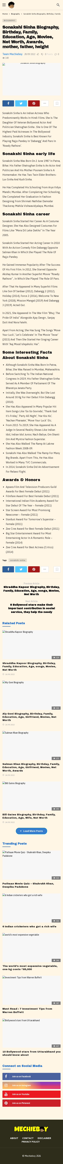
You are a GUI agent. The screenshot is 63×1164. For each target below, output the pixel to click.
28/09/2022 (29, 54)
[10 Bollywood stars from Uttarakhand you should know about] (31, 1033)
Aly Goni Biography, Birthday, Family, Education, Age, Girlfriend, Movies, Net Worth (29, 717)
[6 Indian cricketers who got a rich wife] (31, 907)
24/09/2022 (10, 775)
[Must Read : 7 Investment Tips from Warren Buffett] (31, 990)
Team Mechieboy (12, 54)
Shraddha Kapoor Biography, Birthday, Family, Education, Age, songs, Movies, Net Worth (29, 666)
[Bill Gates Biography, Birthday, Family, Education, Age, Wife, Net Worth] (31, 796)
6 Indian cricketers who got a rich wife (29, 926)
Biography (9, 20)
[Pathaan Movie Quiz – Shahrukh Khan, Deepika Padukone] (31, 865)
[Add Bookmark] (57, 103)
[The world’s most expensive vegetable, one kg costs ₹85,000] (31, 947)
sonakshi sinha (17, 560)
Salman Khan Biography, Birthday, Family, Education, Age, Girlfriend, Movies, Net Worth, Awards (31, 767)
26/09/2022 (10, 674)
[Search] (58, 4)
